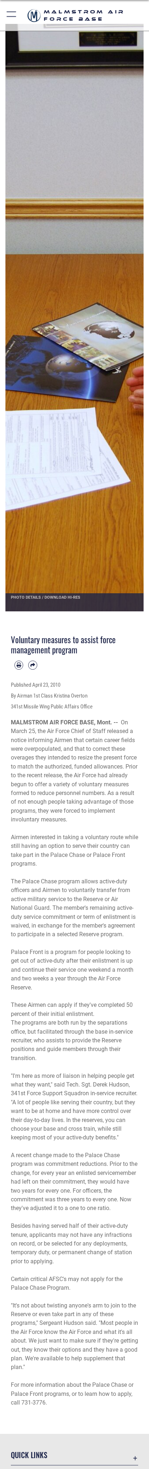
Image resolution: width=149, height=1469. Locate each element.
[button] (12, 15)
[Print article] (18, 665)
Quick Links (29, 1455)
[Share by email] (32, 665)
